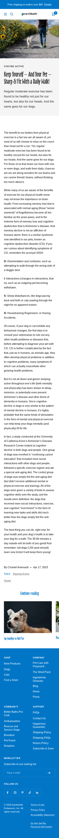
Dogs (7, 669)
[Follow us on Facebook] (7, 792)
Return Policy (41, 743)
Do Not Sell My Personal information (41, 825)
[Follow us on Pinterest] (22, 792)
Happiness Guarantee (39, 725)
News (36, 691)
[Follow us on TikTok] (29, 792)
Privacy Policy (38, 810)
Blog (35, 686)
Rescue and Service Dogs (12, 728)
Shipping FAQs (41, 737)
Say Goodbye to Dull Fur (14, 638)
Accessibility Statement (42, 815)
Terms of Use (37, 804)
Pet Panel (9, 740)
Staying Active (14, 66)
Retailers (9, 745)
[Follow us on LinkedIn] (37, 792)
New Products (12, 663)
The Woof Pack (42, 672)
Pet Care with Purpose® (41, 665)
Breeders (9, 735)
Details (47, 4)
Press (36, 696)
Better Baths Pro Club (13, 713)
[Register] (50, 773)
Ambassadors (12, 721)
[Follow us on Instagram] (15, 792)
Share (7, 580)
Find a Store (11, 680)
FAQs (36, 712)
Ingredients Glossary (39, 679)
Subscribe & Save (43, 748)
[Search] (11, 14)
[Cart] (53, 14)
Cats (6, 674)
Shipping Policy (42, 732)
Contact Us (39, 718)
